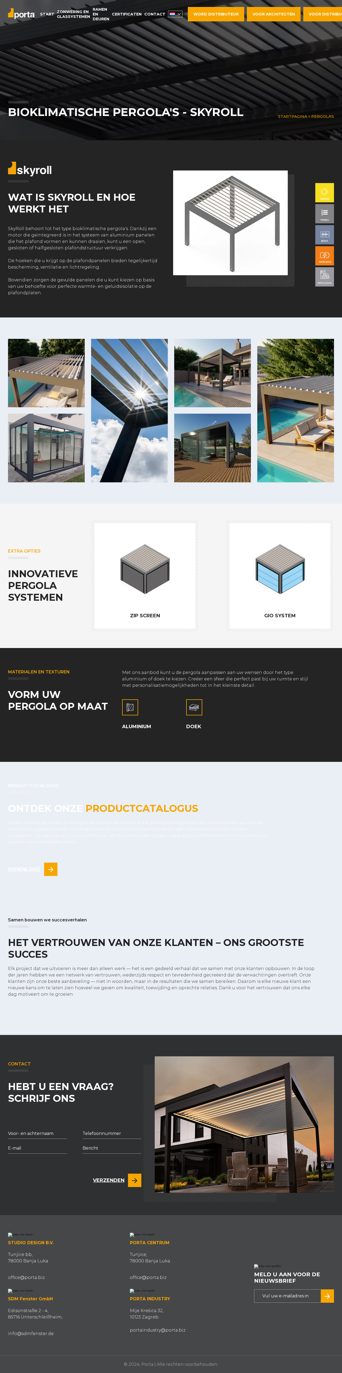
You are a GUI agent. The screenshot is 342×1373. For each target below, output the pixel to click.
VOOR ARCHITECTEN (273, 14)
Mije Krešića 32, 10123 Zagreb (146, 1314)
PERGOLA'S (322, 116)
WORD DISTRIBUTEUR (216, 14)
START (47, 14)
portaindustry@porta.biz (157, 1330)
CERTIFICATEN (127, 14)
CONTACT (154, 14)
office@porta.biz (26, 1277)
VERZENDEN (109, 1180)
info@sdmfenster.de (31, 1333)
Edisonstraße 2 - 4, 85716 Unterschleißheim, (35, 1314)
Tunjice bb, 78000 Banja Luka (28, 1257)
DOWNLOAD (24, 869)
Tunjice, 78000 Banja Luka (150, 1257)
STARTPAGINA (292, 116)
